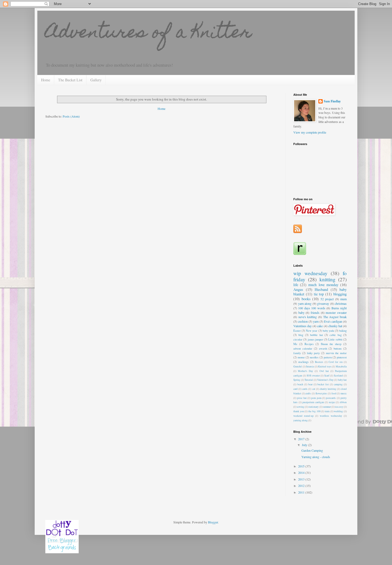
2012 (301, 485)
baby (301, 312)
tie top (319, 293)
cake (320, 326)
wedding (338, 411)
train (327, 411)
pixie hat (301, 398)
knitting (327, 279)
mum (343, 299)
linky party (313, 353)
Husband (321, 289)
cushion (303, 321)
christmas (341, 303)
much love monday (323, 284)
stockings (303, 362)
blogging (340, 293)
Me (295, 344)
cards (304, 389)
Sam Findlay (332, 101)
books (306, 298)
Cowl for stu (336, 362)
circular (297, 339)
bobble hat (316, 335)
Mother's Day (305, 371)
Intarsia (310, 366)
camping (338, 384)
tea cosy (339, 406)
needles (314, 357)
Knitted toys (324, 366)
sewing (300, 406)
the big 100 (314, 411)
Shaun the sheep (331, 344)
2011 (301, 492)
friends (315, 312)
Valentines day (302, 326)
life (295, 284)
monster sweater (336, 312)
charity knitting (328, 389)
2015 (301, 466)
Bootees (319, 362)
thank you (298, 411)
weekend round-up (303, 416)
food (333, 393)
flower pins (321, 393)
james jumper (315, 339)
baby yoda (328, 330)
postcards (331, 398)
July (305, 445)
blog (300, 335)
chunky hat (335, 326)
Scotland (338, 375)
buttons (338, 348)
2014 (301, 472)
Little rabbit (335, 339)
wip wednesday (310, 273)
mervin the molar (336, 353)
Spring (296, 380)
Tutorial (309, 380)
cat (313, 389)
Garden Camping (312, 450)
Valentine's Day (325, 380)
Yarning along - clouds (315, 457)
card (295, 389)
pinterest (342, 357)
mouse (301, 357)
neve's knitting (307, 317)
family (297, 353)
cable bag (335, 335)
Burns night (339, 308)
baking (343, 330)
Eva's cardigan (333, 321)
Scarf (326, 375)
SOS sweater (313, 375)
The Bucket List (70, 79)
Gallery (96, 79)
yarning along (300, 420)
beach (300, 384)
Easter (297, 330)
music (344, 393)
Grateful (297, 366)
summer (327, 406)
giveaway (323, 303)
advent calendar (302, 348)
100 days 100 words (311, 308)
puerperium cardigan (313, 402)
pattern (328, 357)
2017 (301, 439)
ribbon (343, 402)
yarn (316, 321)
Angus (298, 289)
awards (323, 348)
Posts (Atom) (71, 116)
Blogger (213, 522)
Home (45, 79)
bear (310, 384)
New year (311, 330)
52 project (327, 299)
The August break (335, 317)
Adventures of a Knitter (148, 34)
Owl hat (324, 371)
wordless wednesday (331, 416)
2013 (301, 479)
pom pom (316, 398)
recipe (332, 402)
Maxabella (341, 366)
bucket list (323, 384)
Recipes (309, 344)
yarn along (305, 303)
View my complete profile (309, 132)
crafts (308, 393)
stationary (313, 406)
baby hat (342, 380)
